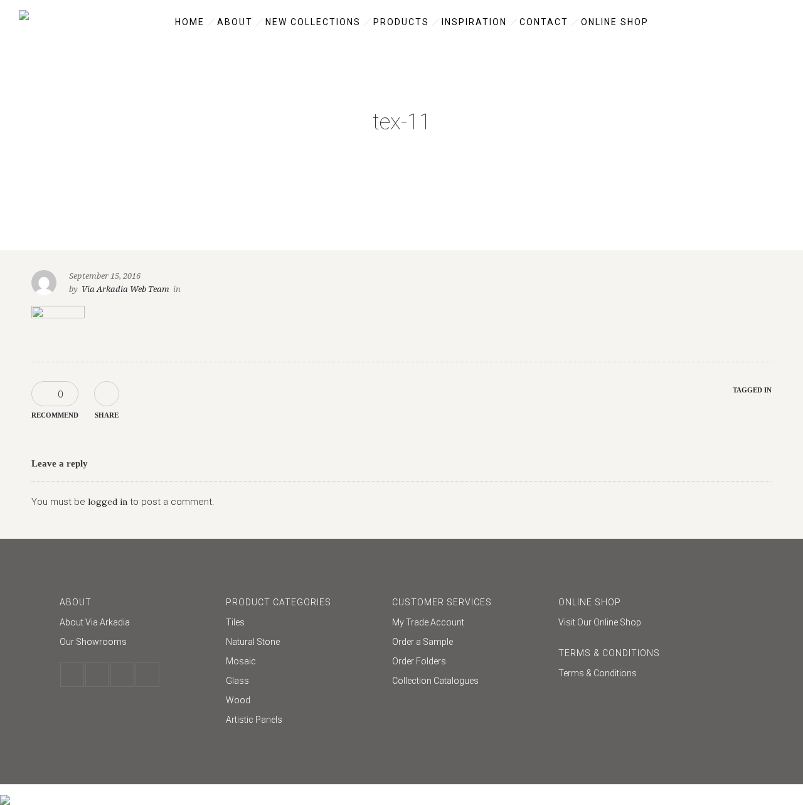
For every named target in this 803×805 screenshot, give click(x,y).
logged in (107, 501)
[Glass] (303, 682)
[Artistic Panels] (303, 719)
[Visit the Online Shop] (635, 622)
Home (190, 22)
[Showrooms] (136, 642)
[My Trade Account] (469, 624)
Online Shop (615, 22)
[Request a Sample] (469, 643)
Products (401, 22)
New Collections (313, 22)
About (235, 22)
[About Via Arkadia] (136, 624)
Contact (543, 22)
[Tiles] (303, 624)
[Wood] (303, 701)
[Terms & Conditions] (635, 673)
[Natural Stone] (303, 643)
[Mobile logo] (5, 791)
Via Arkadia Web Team (125, 289)
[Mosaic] (303, 663)
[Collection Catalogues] (469, 681)
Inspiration (474, 22)
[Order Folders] (469, 663)
